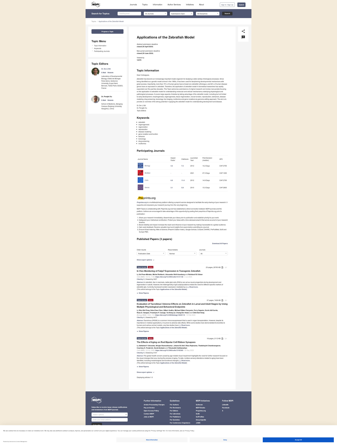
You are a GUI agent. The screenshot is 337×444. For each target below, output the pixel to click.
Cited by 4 (140, 317)
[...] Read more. (192, 287)
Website (110, 72)
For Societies (175, 420)
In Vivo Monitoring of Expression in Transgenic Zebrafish (168, 271)
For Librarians (175, 414)
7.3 (182, 166)
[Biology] (144, 168)
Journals (133, 4)
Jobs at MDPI (149, 417)
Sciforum (199, 404)
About (201, 4)
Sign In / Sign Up (227, 5)
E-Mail (103, 72)
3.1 (172, 187)
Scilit (198, 414)
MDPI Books (200, 407)
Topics (145, 4)
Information (157, 4)
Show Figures (143, 293)
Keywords (97, 48)
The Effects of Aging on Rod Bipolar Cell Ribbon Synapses (166, 342)
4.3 (172, 166)
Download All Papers (220, 243)
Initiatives (190, 4)
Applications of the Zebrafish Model (111, 21)
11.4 (183, 180)
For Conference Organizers (180, 423)
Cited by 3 (140, 279)
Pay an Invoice (149, 407)
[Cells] (143, 182)
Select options (98, 414)
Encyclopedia (201, 420)
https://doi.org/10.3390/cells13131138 (169, 277)
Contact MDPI (149, 414)
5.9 (182, 187)
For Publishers (175, 417)
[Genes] (143, 190)
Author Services (174, 4)
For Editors (174, 410)
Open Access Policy (151, 410)
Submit (241, 5)
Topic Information (100, 45)
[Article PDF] (222, 267)
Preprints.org (201, 410)
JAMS (198, 423)
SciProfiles (200, 417)
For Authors (174, 404)
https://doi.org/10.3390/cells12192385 (169, 350)
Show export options (146, 260)
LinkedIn (225, 404)
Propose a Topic (107, 31)
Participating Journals (102, 51)
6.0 (172, 180)
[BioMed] (144, 175)
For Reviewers (175, 407)
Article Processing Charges (154, 404)
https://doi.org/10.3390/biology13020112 (170, 315)
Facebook (225, 407)
